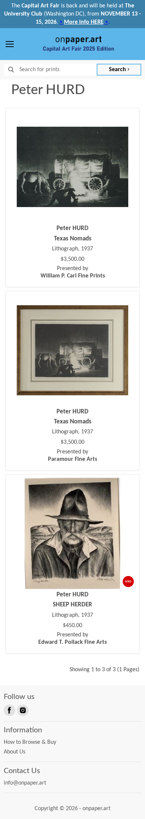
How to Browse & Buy (30, 742)
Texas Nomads (72, 239)
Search (118, 70)
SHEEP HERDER (72, 605)
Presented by (73, 272)
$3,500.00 (72, 259)
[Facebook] (9, 709)
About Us (14, 752)
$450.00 (72, 625)
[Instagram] (22, 709)
